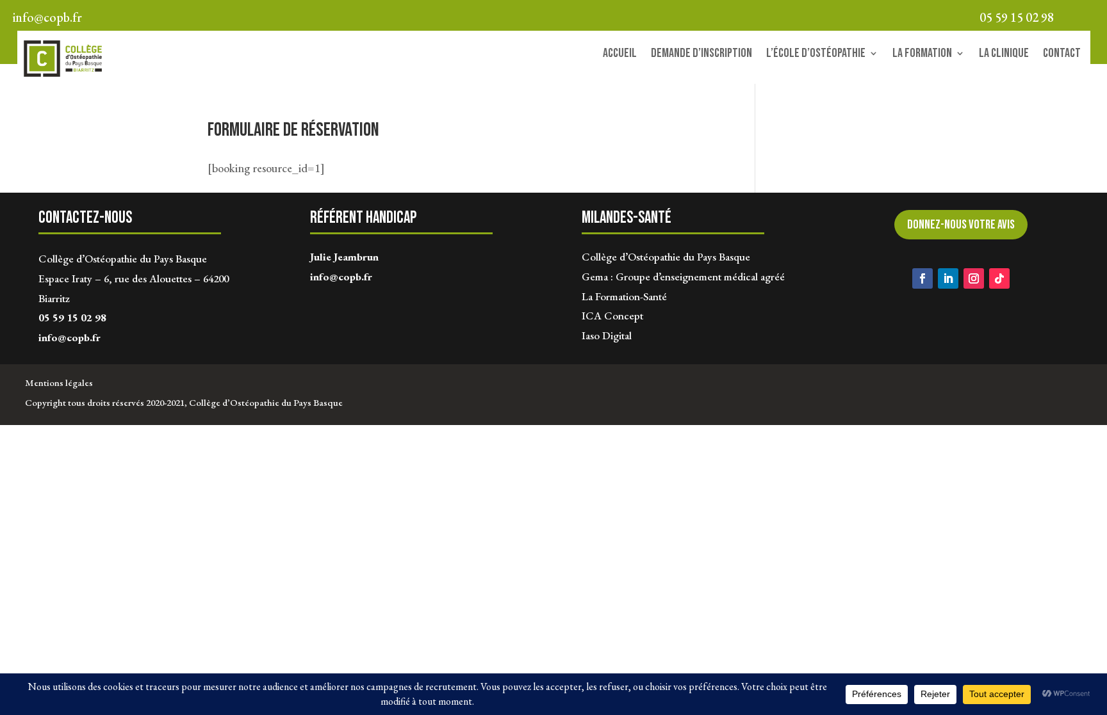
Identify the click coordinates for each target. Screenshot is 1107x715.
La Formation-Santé (624, 296)
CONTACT (1062, 55)
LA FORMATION (922, 55)
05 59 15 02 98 (72, 317)
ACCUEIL (620, 55)
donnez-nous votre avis (961, 224)
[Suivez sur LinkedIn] (948, 278)
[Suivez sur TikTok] (999, 278)
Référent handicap (363, 218)
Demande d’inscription (701, 55)
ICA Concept (612, 316)
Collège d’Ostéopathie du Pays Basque (666, 257)
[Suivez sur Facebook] (922, 278)
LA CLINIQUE (1004, 55)
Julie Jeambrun (344, 257)
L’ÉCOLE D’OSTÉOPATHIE (815, 55)
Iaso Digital (607, 335)
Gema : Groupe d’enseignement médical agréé (683, 276)
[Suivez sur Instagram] (974, 278)
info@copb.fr (69, 337)
